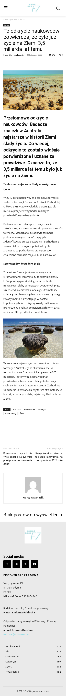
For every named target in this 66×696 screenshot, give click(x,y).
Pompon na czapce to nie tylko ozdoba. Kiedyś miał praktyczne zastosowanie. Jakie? (18, 458)
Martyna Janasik (16, 55)
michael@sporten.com (16, 634)
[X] (14, 62)
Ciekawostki (29, 409)
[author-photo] (33, 492)
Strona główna (10, 19)
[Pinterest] (22, 62)
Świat (22, 19)
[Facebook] (6, 62)
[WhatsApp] (30, 62)
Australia (16, 409)
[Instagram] (16, 564)
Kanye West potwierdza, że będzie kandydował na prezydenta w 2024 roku (49, 457)
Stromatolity (10, 413)
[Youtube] (34, 564)
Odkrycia (42, 409)
